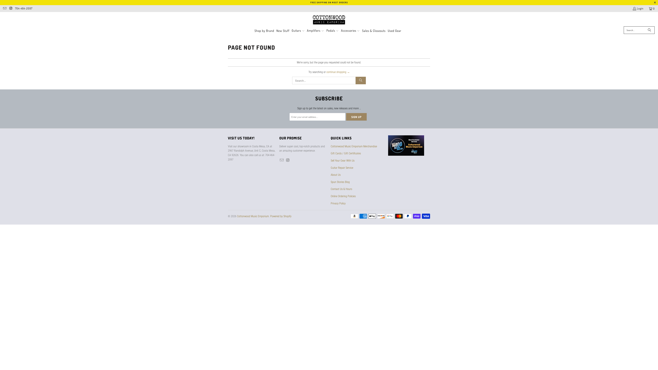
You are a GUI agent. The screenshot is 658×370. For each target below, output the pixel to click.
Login (640, 8)
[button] (298, 30)
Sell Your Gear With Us (343, 160)
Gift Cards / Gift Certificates (346, 153)
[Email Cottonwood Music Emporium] (4, 8)
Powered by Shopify (280, 216)
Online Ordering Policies (343, 196)
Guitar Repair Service (342, 167)
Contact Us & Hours (341, 189)
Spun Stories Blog (340, 182)
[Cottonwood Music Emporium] (329, 20)
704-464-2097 (23, 8)
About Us (336, 174)
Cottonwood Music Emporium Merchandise (354, 146)
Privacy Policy (338, 203)
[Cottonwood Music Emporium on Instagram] (11, 8)
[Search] (649, 30)
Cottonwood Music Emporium (253, 216)
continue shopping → (338, 72)
